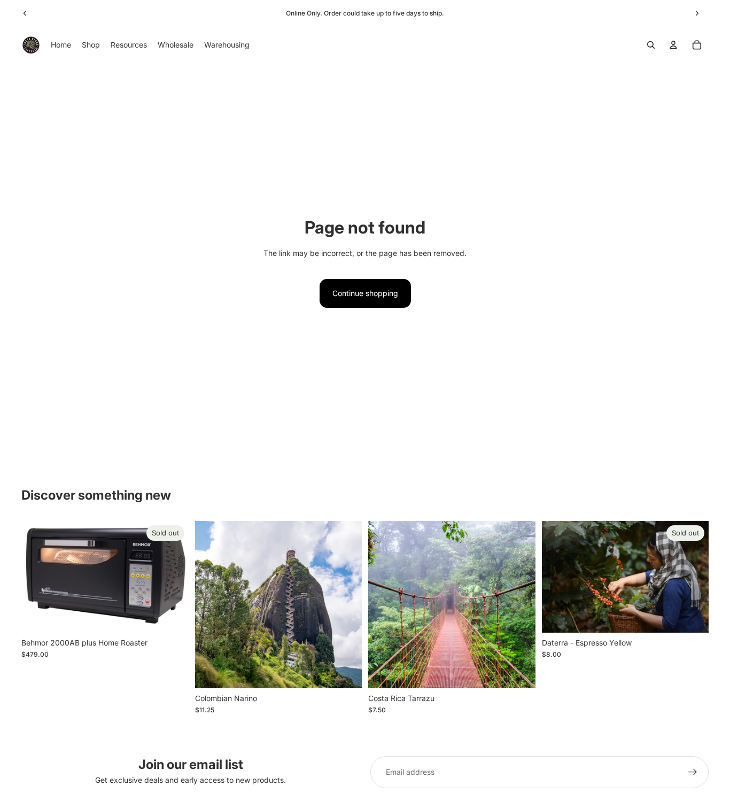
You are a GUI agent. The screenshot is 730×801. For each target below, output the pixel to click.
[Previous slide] (25, 13)
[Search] (651, 45)
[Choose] (345, 671)
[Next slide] (697, 13)
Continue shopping (365, 293)
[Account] (673, 45)
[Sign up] (692, 772)
